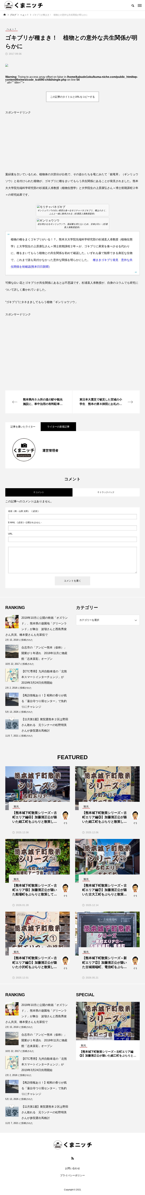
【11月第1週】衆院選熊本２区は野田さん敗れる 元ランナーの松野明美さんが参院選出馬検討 (44, 725)
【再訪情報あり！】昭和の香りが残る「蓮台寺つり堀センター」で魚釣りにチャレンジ (44, 701)
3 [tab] (111, 1037)
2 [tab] (108, 1037)
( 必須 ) (23, 511)
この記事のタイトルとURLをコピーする (72, 96)
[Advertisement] (72, 146)
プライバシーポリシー (72, 1175)
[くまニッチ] (23, 5)
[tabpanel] (94, 1031)
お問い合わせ (72, 1168)
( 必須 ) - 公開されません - (25, 522)
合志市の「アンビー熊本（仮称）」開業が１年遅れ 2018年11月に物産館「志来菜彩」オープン (44, 653)
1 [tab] (105, 1037)
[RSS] (72, 1158)
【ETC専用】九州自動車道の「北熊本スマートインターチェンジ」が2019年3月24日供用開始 (44, 677)
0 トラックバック (106, 492)
